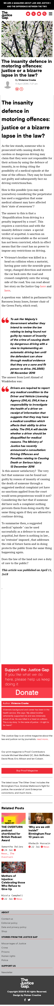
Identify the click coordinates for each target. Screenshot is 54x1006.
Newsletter (7, 972)
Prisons (5, 951)
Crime (4, 947)
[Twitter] (29, 1000)
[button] (44, 13)
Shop (4, 931)
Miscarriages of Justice (13, 943)
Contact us (7, 918)
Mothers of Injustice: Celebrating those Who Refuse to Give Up (13, 882)
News (4, 853)
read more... (43, 739)
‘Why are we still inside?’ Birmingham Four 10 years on (40, 832)
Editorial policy (9, 923)
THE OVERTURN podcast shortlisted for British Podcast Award (12, 833)
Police (4, 960)
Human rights (8, 956)
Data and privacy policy (13, 927)
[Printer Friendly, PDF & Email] (3, 660)
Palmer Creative (32, 995)
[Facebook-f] (25, 1000)
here (43, 286)
